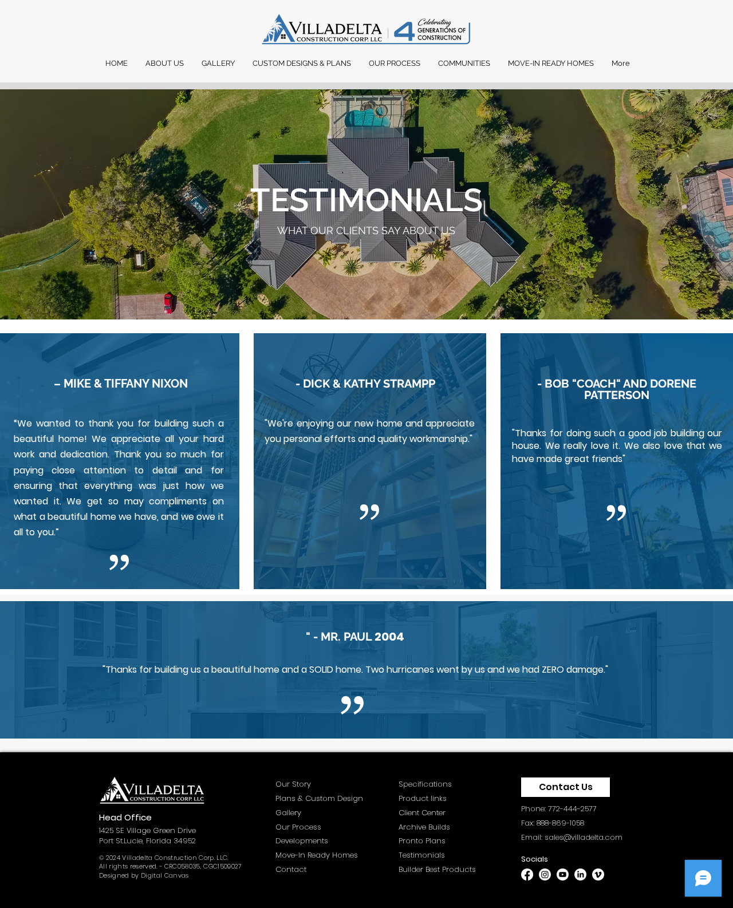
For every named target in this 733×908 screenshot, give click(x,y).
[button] (164, 64)
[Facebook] (527, 874)
